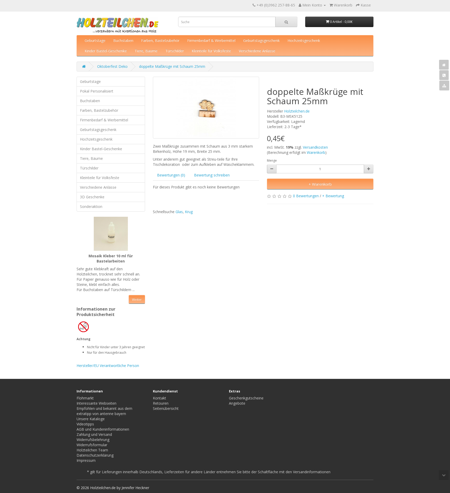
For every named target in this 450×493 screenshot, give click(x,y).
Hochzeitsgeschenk (304, 40)
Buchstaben (123, 40)
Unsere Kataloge (91, 418)
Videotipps (85, 424)
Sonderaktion (91, 206)
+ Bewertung (333, 195)
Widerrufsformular (92, 444)
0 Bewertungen (306, 195)
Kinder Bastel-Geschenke (106, 50)
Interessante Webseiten (96, 403)
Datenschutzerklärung (95, 455)
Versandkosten (315, 147)
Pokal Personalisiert (96, 91)
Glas (179, 211)
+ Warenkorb (320, 184)
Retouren (160, 403)
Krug (189, 211)
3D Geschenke (92, 196)
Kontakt (159, 398)
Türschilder (174, 50)
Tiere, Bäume (146, 50)
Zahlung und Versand (94, 434)
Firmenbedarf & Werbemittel (211, 40)
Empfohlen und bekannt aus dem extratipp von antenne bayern (104, 411)
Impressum (86, 460)
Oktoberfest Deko (112, 66)
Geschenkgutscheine (246, 398)
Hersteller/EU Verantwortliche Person (108, 365)
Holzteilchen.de (297, 111)
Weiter (137, 299)
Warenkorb (316, 152)
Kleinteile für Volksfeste (211, 50)
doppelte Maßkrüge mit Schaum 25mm (172, 66)
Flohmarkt (85, 398)
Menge (272, 160)
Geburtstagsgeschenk (261, 40)
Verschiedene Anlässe (257, 50)
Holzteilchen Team (92, 450)
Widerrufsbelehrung (93, 439)
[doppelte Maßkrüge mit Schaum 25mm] (206, 108)
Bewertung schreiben (212, 175)
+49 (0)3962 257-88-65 (276, 5)
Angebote (237, 403)
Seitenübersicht (166, 408)
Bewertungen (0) (171, 175)
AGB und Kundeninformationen (103, 429)
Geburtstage (95, 40)
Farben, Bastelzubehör (160, 40)
